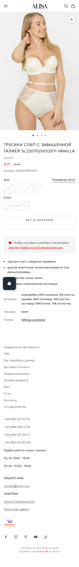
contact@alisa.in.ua (17, 486)
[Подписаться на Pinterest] (26, 537)
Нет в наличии (39, 220)
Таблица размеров (33, 319)
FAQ (6, 353)
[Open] (9, 283)
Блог (7, 386)
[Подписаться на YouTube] (36, 537)
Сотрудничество (15, 406)
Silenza (9, 158)
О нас (8, 393)
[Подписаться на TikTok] (46, 537)
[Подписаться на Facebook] (6, 537)
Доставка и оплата (16, 367)
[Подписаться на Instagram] (16, 537)
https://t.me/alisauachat (19, 501)
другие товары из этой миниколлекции (36, 247)
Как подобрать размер (19, 360)
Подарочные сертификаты (22, 347)
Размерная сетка (63, 179)
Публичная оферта (16, 509)
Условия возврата (16, 380)
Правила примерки (17, 373)
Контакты (10, 400)
